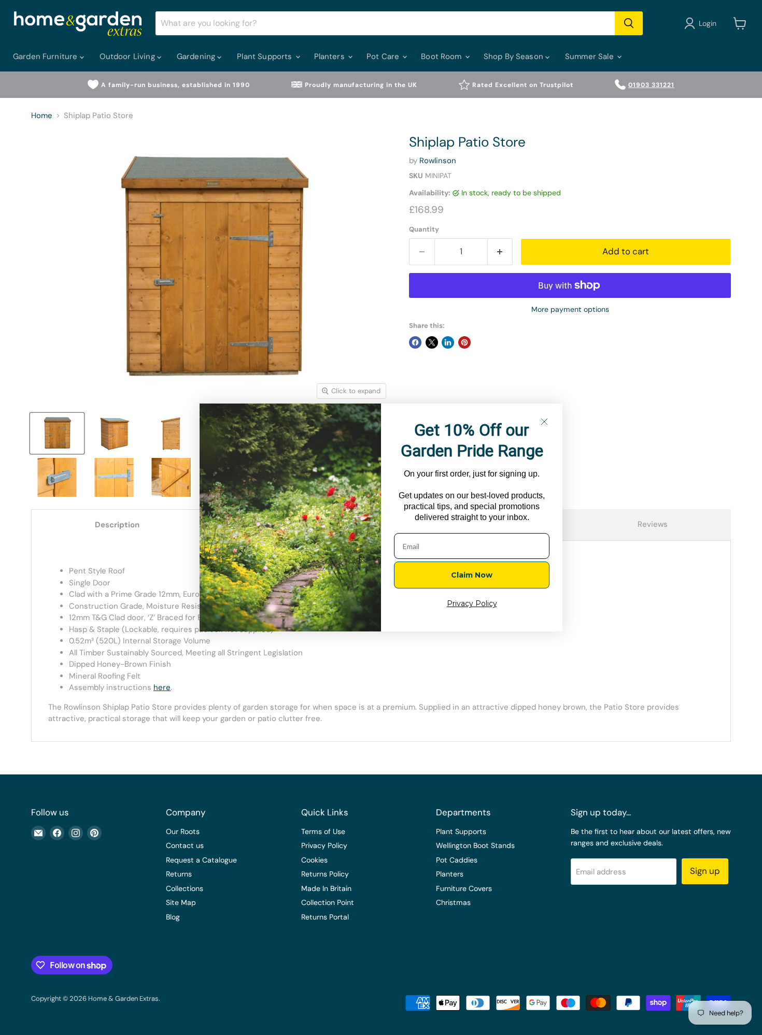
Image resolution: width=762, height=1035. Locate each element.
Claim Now (471, 575)
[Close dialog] (544, 421)
